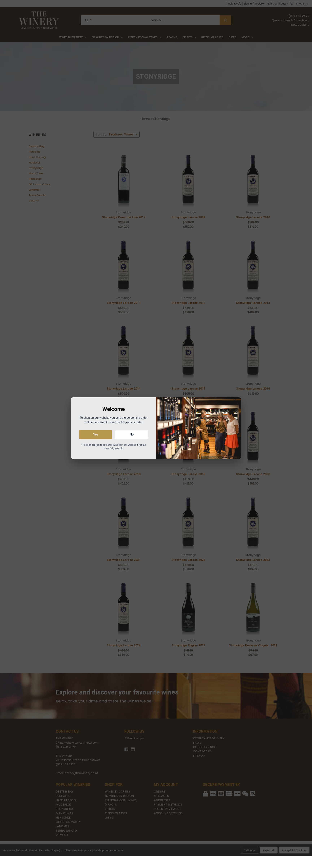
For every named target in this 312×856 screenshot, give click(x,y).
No (132, 434)
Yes (95, 434)
